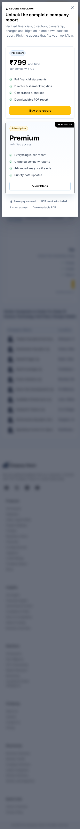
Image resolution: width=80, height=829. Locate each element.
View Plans (40, 186)
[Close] (72, 7)
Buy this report (40, 110)
